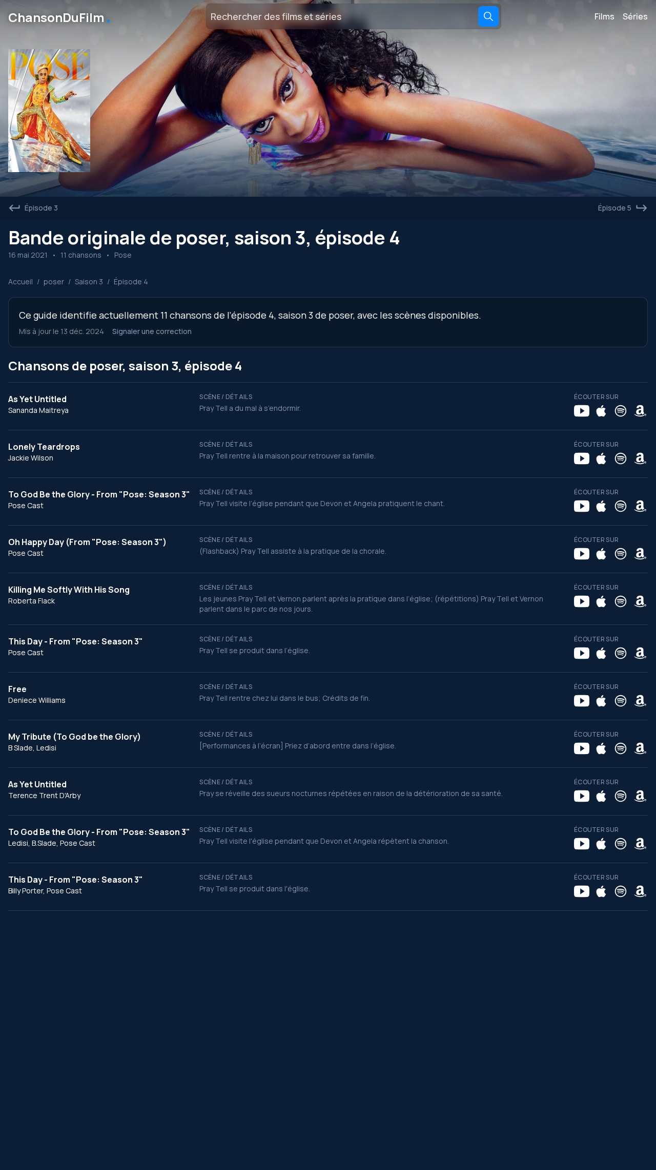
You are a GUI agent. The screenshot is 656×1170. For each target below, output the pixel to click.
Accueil (20, 281)
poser (54, 281)
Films (604, 16)
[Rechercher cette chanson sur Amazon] (640, 411)
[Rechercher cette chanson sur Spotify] (620, 411)
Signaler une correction (152, 331)
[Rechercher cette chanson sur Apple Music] (601, 411)
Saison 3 (89, 281)
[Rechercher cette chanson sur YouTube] (581, 411)
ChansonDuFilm (60, 16)
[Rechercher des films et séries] (488, 16)
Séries (635, 16)
